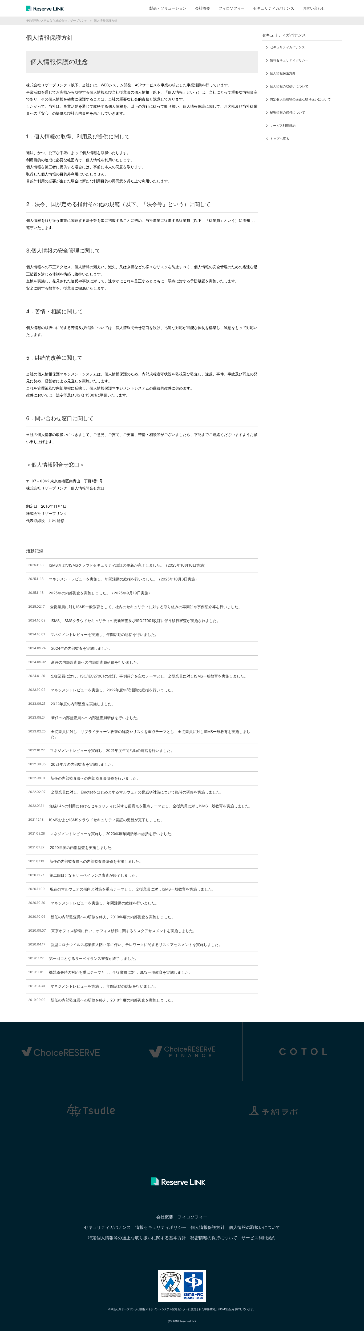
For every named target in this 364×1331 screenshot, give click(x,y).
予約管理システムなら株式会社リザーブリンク (57, 20)
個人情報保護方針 (283, 73)
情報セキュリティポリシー (289, 60)
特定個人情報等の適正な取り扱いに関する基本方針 (137, 1237)
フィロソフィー (232, 8)
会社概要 (202, 8)
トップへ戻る (279, 139)
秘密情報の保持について (287, 112)
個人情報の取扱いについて (289, 86)
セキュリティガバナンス (273, 8)
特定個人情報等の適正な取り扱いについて (300, 99)
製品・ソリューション (168, 8)
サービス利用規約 (283, 125)
